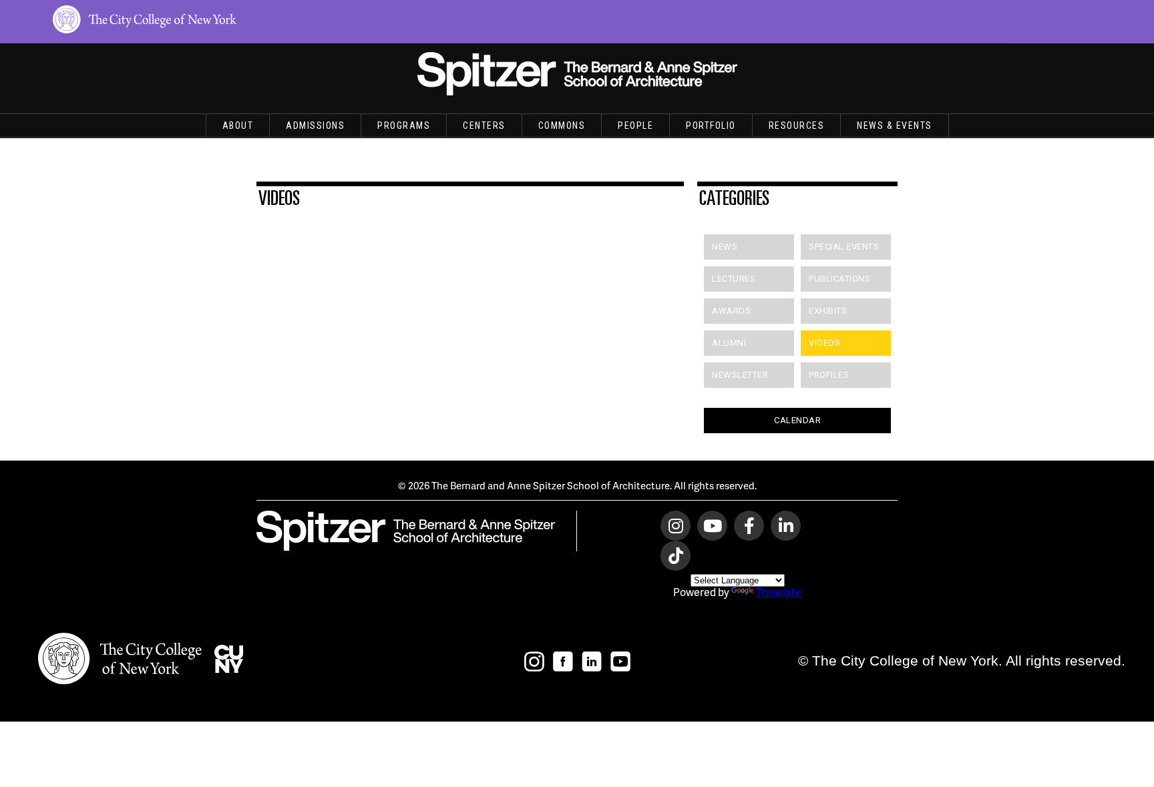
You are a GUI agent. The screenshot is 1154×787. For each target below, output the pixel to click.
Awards (731, 311)
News (724, 247)
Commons (562, 125)
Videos (824, 343)
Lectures (733, 279)
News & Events (894, 125)
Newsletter (740, 375)
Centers (484, 125)
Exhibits (828, 311)
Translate (778, 591)
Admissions (315, 125)
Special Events (844, 247)
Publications (839, 279)
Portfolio (711, 125)
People (635, 125)
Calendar (797, 420)
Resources (797, 125)
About (238, 125)
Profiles (829, 375)
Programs (403, 125)
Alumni (729, 343)
